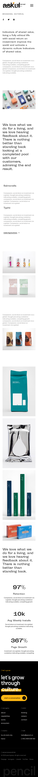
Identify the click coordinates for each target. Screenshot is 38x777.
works (3, 720)
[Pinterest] (14, 19)
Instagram (11, 759)
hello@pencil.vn (27, 735)
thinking (24, 713)
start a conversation (12, 698)
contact (24, 720)
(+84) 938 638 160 (28, 739)
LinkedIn (18, 759)
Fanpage (3, 759)
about (3, 713)
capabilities (5, 716)
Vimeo (31, 759)
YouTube (25, 759)
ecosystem (5, 723)
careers (24, 716)
